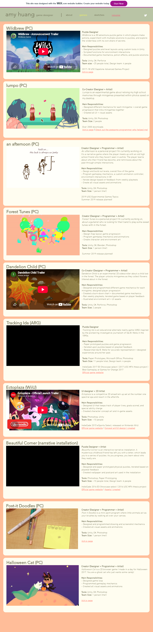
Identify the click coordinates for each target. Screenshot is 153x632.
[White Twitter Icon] (145, 15)
